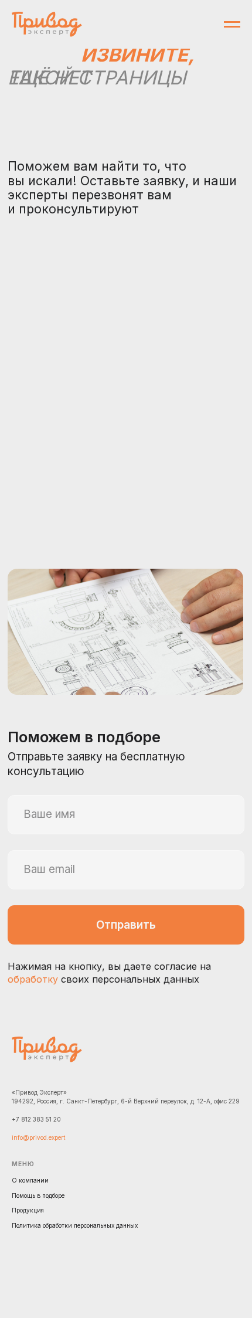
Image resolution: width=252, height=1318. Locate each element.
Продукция (28, 1210)
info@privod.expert (38, 1137)
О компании (30, 1180)
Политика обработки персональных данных (75, 1225)
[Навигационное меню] (232, 24)
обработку (33, 979)
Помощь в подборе (38, 1195)
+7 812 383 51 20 (36, 1119)
